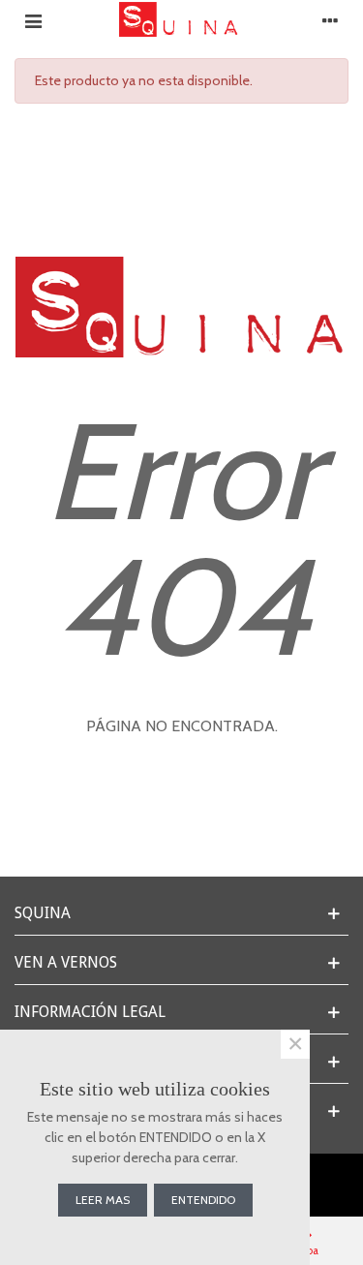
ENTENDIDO (203, 1199)
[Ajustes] (330, 19)
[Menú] (33, 19)
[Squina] (182, 19)
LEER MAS (103, 1199)
